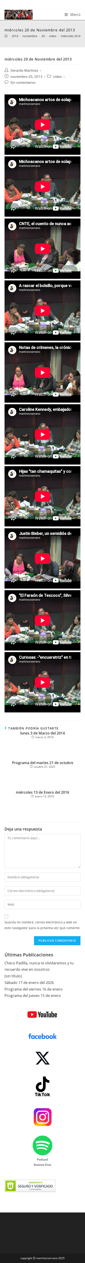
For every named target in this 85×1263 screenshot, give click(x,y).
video (57, 76)
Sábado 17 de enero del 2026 (29, 982)
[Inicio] (6, 36)
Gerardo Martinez (24, 70)
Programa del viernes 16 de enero (34, 989)
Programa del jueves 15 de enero (33, 995)
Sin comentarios (23, 82)
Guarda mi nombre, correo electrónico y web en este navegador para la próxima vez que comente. (42, 925)
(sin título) (13, 975)
